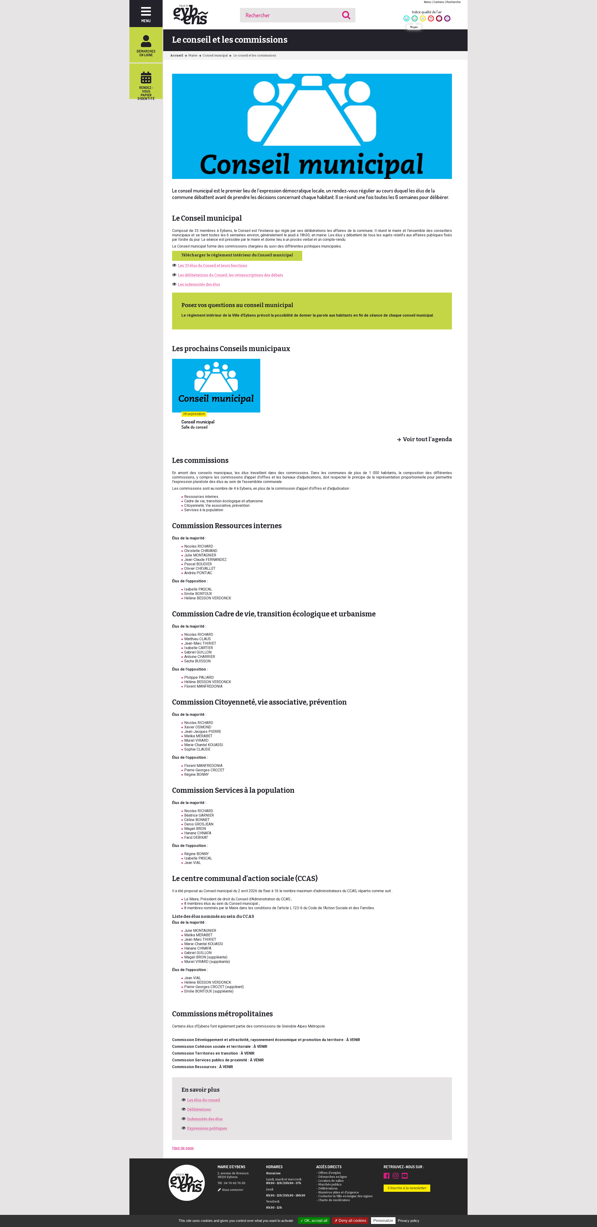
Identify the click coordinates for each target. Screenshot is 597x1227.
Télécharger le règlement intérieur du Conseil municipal (237, 255)
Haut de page (183, 1148)
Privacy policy (408, 1221)
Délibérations (199, 1109)
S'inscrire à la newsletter (407, 1188)
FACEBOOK (386, 1176)
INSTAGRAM (396, 1176)
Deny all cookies (352, 1221)
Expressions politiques (207, 1128)
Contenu (438, 2)
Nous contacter (232, 1190)
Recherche (453, 2)
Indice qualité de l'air (427, 12)
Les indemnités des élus (199, 284)
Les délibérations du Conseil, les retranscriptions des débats (230, 275)
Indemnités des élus (205, 1119)
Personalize (383, 1221)
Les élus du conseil (203, 1100)
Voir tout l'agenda (427, 439)
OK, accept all (315, 1221)
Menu (427, 2)
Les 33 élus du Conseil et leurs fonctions (212, 265)
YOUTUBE (405, 1176)
